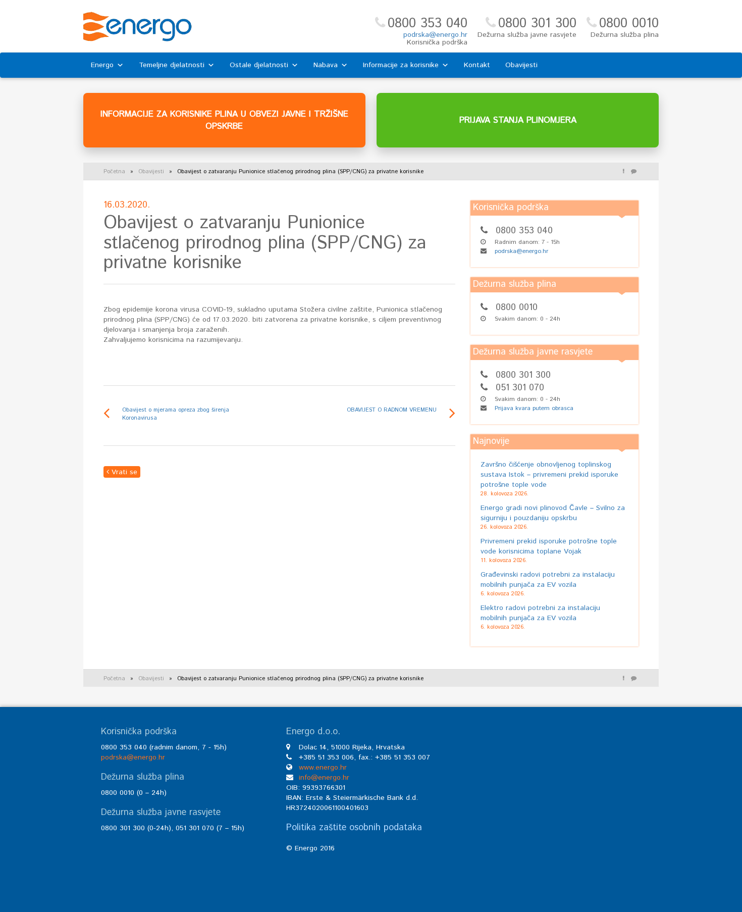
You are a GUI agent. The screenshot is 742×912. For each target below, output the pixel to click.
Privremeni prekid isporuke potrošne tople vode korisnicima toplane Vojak (549, 546)
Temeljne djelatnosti (171, 65)
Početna (114, 172)
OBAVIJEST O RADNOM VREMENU (392, 410)
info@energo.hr (324, 778)
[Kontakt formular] (633, 172)
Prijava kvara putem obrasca (534, 408)
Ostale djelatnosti (259, 65)
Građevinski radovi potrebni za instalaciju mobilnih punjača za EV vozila (548, 580)
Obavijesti (521, 65)
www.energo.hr (323, 768)
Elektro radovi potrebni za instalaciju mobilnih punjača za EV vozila (540, 613)
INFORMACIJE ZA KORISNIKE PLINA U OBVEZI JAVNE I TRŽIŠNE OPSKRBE (224, 120)
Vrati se (123, 472)
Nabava (325, 65)
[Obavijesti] (623, 172)
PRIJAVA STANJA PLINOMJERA (517, 120)
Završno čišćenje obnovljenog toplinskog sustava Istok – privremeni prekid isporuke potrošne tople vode (549, 475)
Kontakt (477, 65)
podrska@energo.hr (435, 35)
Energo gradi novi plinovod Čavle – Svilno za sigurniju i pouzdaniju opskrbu (553, 513)
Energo (102, 65)
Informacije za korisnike (401, 65)
